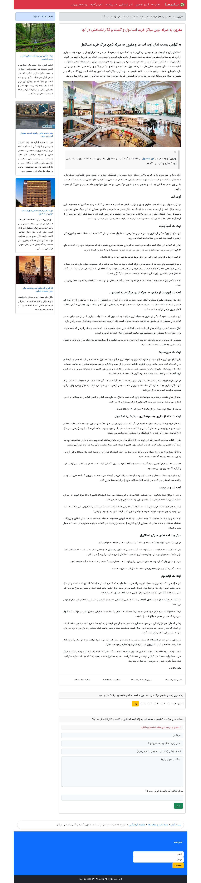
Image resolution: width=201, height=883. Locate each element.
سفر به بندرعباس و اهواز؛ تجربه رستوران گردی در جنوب (36, 135)
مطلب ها (155, 4)
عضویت (178, 865)
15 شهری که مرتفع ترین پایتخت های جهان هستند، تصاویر (38, 290)
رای (135, 703)
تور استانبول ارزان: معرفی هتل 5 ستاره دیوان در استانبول (37, 212)
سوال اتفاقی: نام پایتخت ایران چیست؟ (164, 791)
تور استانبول (148, 158)
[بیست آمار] (175, 4)
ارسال (178, 806)
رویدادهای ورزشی (79, 4)
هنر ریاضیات (111, 4)
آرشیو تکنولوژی (142, 4)
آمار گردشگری (125, 4)
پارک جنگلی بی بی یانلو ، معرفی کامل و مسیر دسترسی (36, 57)
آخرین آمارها (96, 4)
